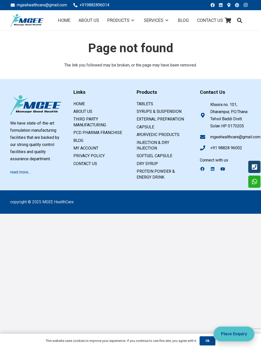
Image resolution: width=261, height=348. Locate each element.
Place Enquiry (234, 333)
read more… (20, 172)
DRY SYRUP (147, 163)
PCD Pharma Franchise (97, 132)
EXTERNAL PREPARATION (160, 119)
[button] (239, 20)
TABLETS (145, 103)
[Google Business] (230, 5)
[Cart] (228, 20)
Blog (78, 140)
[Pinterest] (238, 5)
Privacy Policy (89, 155)
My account (85, 148)
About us (82, 111)
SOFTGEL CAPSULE (154, 155)
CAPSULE (145, 127)
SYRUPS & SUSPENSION (159, 111)
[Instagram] (247, 5)
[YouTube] (225, 169)
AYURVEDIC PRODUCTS (158, 134)
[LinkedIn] (222, 5)
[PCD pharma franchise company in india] (27, 20)
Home (79, 103)
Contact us (85, 163)
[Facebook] (214, 5)
